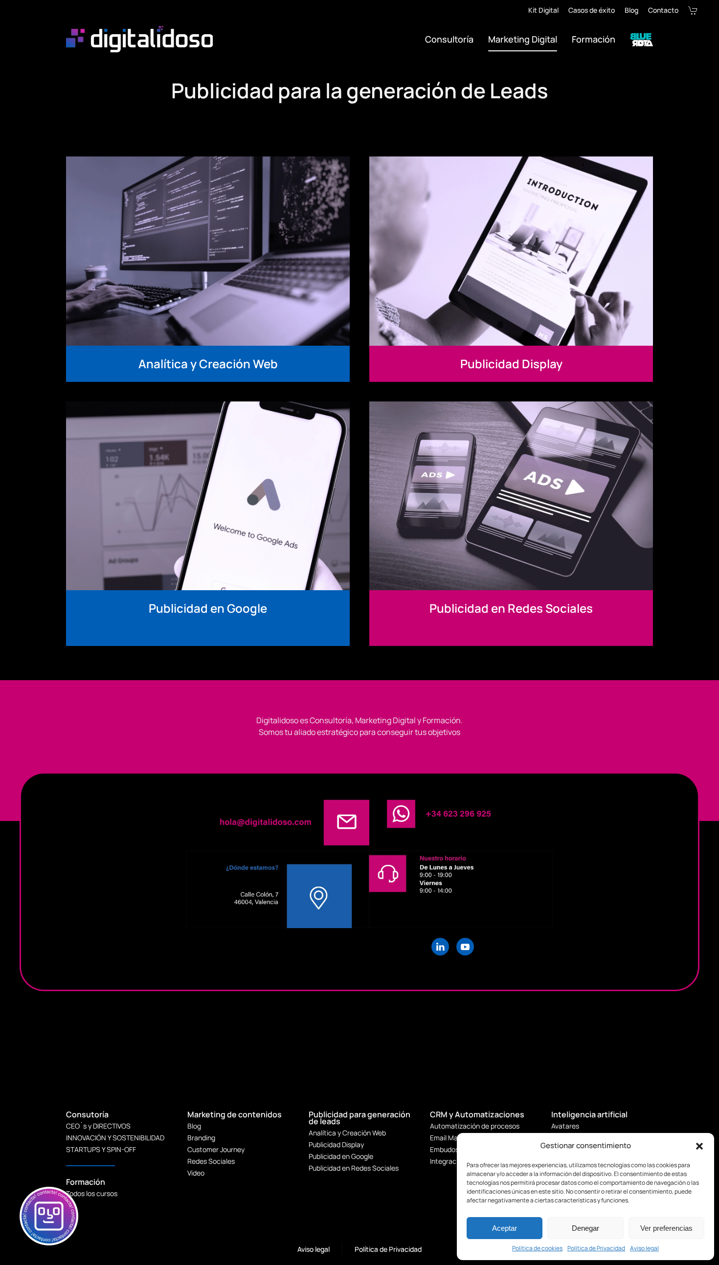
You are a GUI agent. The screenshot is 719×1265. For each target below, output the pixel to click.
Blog (631, 10)
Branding (201, 1137)
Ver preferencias (666, 1228)
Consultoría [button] (449, 39)
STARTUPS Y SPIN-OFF (101, 1149)
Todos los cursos (91, 1193)
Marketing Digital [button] (522, 39)
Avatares (565, 1126)
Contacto (663, 10)
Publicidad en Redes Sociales (354, 1168)
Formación (593, 39)
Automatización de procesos (474, 1126)
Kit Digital (543, 10)
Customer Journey (216, 1149)
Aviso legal (644, 1248)
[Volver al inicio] (141, 39)
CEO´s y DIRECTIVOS (98, 1126)
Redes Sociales (211, 1161)
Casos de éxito (591, 10)
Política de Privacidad (596, 1248)
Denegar (585, 1228)
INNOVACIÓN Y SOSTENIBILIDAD (115, 1137)
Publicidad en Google (341, 1156)
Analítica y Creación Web (347, 1132)
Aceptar (504, 1228)
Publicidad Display (336, 1144)
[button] (699, 1146)
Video (195, 1172)
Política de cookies (537, 1248)
